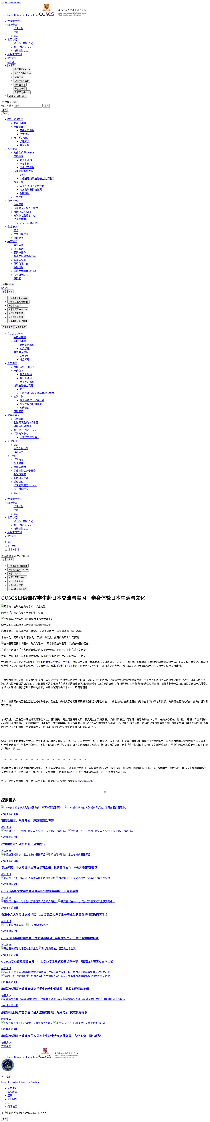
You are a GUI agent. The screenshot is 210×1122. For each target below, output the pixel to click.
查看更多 (6, 1046)
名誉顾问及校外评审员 (26, 422)
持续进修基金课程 (23, 385)
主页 (9, 542)
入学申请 (12, 363)
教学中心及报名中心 (25, 430)
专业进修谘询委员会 (25, 470)
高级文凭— (54, 662)
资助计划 (18, 396)
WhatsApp (23, 73)
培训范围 (18, 452)
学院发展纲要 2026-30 (25, 485)
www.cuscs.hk (85, 781)
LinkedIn (22, 81)
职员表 (17, 493)
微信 (20, 88)
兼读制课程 (20, 337)
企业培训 (12, 441)
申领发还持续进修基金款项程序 (37, 393)
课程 (6, 102)
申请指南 (18, 370)
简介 (22, 389)
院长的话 (18, 463)
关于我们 (12, 456)
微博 (20, 85)
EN (9, 61)
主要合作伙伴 (21, 448)
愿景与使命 (20, 467)
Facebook (22, 69)
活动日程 (18, 481)
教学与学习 (13, 415)
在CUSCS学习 (15, 333)
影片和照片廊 (21, 478)
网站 (15, 102)
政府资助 (25, 407)
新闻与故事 (20, 474)
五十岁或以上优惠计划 (32, 400)
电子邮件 (22, 92)
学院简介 (18, 459)
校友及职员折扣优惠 (31, 404)
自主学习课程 (21, 352)
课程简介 (25, 356)
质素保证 (18, 419)
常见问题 (25, 359)
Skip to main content (11, 2)
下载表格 (18, 411)
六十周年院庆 (21, 489)
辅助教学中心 (21, 433)
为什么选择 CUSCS (24, 367)
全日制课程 (20, 341)
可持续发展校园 (22, 426)
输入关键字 (7, 105)
